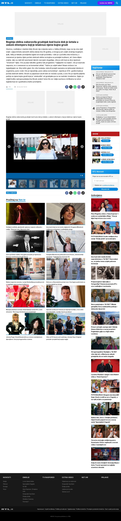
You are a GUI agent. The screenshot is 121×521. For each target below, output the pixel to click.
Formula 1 (26, 502)
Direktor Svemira (28, 499)
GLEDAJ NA (103, 3)
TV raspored (49, 3)
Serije (5, 481)
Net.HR (74, 3)
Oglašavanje (71, 509)
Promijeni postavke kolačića (95, 509)
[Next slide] (82, 146)
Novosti (28, 3)
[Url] (83, 87)
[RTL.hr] (7, 3)
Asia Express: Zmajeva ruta (30, 490)
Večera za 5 (66, 492)
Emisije (38, 3)
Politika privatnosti (61, 509)
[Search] (117, 3)
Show (95, 134)
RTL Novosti (98, 172)
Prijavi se (105, 189)
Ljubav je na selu (67, 489)
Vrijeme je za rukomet (69, 481)
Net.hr (22, 199)
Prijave (83, 3)
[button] (12, 184)
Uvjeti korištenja (50, 509)
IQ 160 (25, 486)
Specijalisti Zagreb (29, 484)
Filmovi (5, 484)
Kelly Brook (11, 193)
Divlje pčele (26, 496)
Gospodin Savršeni (29, 494)
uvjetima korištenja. (108, 185)
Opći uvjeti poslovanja (112, 509)
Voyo (4, 489)
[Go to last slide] (9, 146)
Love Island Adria (28, 481)
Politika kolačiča (81, 509)
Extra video (63, 3)
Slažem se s (104, 185)
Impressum (40, 509)
